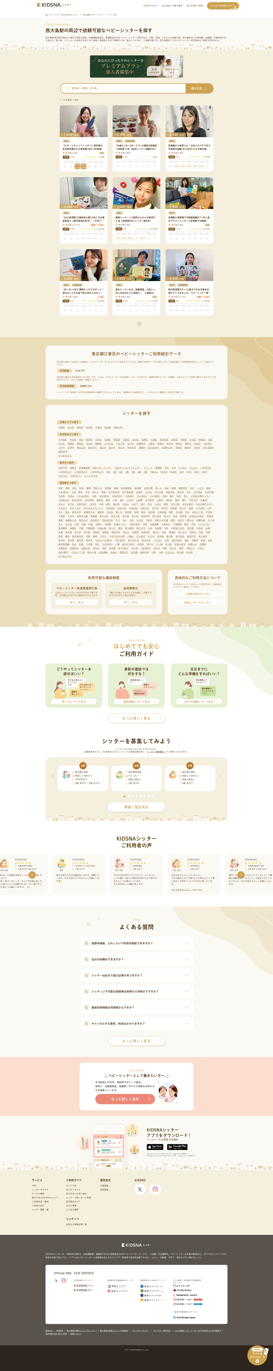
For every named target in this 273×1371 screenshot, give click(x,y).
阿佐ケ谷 (97, 488)
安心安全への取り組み (172, 6)
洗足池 (139, 520)
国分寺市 (92, 448)
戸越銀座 (90, 528)
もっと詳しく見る (136, 1041)
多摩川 (98, 524)
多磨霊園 (154, 524)
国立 (143, 504)
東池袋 (160, 536)
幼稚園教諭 (84, 468)
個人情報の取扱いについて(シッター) (82, 1330)
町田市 (197, 444)
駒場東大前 (89, 512)
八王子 (103, 536)
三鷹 (117, 544)
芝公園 (179, 512)
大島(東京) (104, 496)
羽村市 (197, 448)
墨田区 (117, 440)
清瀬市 (142, 448)
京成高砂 (133, 508)
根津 (60, 536)
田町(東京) (135, 524)
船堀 (203, 540)
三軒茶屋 (161, 512)
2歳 (120, 472)
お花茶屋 (89, 500)
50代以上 (63, 476)
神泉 (175, 516)
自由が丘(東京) (196, 516)
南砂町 (140, 544)
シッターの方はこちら (221, 6)
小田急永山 (64, 500)
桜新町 (128, 512)
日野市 (71, 448)
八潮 (161, 552)
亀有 (177, 500)
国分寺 (182, 508)
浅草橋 (108, 488)
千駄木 (149, 520)
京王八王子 (75, 508)
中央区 (73, 440)
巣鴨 (60, 520)
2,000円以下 (81, 472)
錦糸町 (116, 504)
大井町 (61, 496)
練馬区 (80, 444)
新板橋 (93, 516)
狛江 (60, 512)
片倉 (115, 500)
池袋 (166, 488)
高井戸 (181, 520)
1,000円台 (205, 468)
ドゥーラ (148, 468)
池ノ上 (158, 488)
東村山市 (81, 448)
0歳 (108, 472)
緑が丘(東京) (128, 544)
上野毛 (160, 500)
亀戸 (184, 500)
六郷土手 (190, 548)
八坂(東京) (145, 548)
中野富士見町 (177, 528)
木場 (101, 504)
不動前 (195, 540)
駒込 (67, 512)
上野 (73, 492)
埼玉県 (89, 427)
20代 (189, 472)
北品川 (61, 504)
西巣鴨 (135, 532)
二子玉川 (157, 540)
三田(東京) (107, 544)
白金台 (113, 552)
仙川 (125, 520)
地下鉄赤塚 (114, 492)
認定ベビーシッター (102, 468)
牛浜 (87, 492)
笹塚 (136, 512)
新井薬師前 (126, 488)
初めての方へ (151, 6)
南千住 (150, 544)
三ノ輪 (159, 544)
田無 (83, 524)
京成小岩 (121, 508)
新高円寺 (145, 516)
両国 (181, 548)
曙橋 (88, 488)
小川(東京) (155, 496)
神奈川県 (118, 427)
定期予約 (62, 468)
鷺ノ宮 (119, 512)
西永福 (68, 532)
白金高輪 (103, 552)
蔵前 (166, 504)
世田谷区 (164, 440)
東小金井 (202, 536)
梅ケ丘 (95, 492)
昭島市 (179, 444)
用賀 (165, 548)
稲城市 (188, 448)
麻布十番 (91, 552)
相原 (60, 488)
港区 (81, 440)
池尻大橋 (148, 488)
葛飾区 (98, 444)
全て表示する (65, 456)
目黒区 (144, 440)
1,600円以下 (65, 472)
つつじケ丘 (203, 524)
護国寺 (100, 512)
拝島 (88, 536)
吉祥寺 (93, 504)
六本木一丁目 (78, 552)
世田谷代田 (107, 520)
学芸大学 (193, 500)
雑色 (173, 520)
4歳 (133, 472)
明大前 (96, 548)
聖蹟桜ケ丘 (70, 520)
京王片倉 (175, 504)
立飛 (77, 524)
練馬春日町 (77, 536)
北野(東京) (82, 504)
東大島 (169, 536)
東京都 (107, 427)
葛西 (108, 500)
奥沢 (179, 496)
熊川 (150, 504)
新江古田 (104, 516)
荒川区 (61, 444)
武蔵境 (202, 544)
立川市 (130, 444)
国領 (191, 508)
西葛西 (105, 532)
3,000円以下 (97, 472)
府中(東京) (177, 540)
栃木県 (71, 427)
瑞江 (97, 544)
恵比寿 (180, 492)
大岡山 (71, 496)
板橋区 (71, 444)
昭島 (81, 488)
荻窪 (165, 496)
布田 (167, 540)
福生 (187, 540)
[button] (120, 796)
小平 (209, 508)
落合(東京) (77, 500)
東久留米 (180, 536)
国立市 (103, 448)
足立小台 (170, 552)
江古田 (148, 492)
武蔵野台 (74, 548)
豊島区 (202, 440)
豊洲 (120, 528)
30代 (196, 472)
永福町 (139, 492)
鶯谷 (80, 492)
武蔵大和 (85, 548)
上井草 (130, 500)
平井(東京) (120, 540)
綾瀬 (116, 488)
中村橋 (190, 528)
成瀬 (60, 532)
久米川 (158, 504)
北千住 (71, 504)
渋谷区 (174, 440)
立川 (60, 524)
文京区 (98, 440)
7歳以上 (154, 472)
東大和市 (131, 448)
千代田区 (62, 440)
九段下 (134, 504)
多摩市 (178, 448)
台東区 (107, 440)
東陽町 (73, 528)
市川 (192, 488)
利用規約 (59, 1330)
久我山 (125, 504)
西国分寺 (115, 532)
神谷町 (169, 500)
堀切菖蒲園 (64, 544)
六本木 (200, 548)
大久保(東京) (83, 496)
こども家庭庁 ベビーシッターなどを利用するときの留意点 (197, 1330)
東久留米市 (153, 448)
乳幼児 (173, 472)
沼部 (208, 532)
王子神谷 (197, 492)
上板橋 (139, 500)
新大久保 (115, 516)
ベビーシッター (129, 38)
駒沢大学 (76, 512)
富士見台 (146, 540)
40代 (204, 472)
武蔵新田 (62, 548)
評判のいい (76, 476)
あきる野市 (208, 448)
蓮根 (95, 536)
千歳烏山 (165, 524)
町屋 (81, 544)
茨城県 (61, 427)
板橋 (173, 488)
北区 (210, 440)
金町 (122, 500)
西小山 (126, 532)
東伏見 (80, 540)
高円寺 (164, 508)
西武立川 (83, 520)
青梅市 (160, 444)
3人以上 (193, 468)
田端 (90, 524)
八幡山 (130, 536)
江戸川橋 (158, 492)
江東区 (126, 440)
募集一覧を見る (136, 807)
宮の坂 (168, 544)
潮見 (171, 512)
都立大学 (140, 528)
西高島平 (145, 532)
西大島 (87, 532)
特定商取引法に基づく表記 (56, 1334)
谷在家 (189, 552)
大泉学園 (209, 492)
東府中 (89, 540)
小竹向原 (200, 508)
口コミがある (91, 476)
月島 (193, 524)
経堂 (108, 504)
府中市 (169, 444)
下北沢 (71, 516)
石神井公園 (82, 516)
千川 (118, 520)
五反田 (110, 512)
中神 (166, 528)
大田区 (153, 440)
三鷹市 (151, 444)
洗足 (132, 520)
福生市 (112, 448)
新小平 (167, 516)
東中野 (71, 540)
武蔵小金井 (180, 544)
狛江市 (121, 448)
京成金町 (110, 508)
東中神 (61, 540)
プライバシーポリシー (140, 1330)
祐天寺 (156, 548)
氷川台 (151, 536)
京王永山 (62, 508)
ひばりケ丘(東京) (103, 540)
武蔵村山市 (167, 448)
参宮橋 (151, 512)
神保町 (210, 516)
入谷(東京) (63, 492)
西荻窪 (96, 532)
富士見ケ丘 (133, 540)
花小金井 (140, 536)
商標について (75, 1334)
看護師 (158, 468)
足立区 (89, 444)
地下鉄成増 (127, 492)
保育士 (73, 468)
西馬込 (193, 532)
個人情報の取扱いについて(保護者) (114, 1330)
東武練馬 (62, 528)
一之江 (200, 488)
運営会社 (49, 1330)
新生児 (164, 472)
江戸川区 (108, 444)
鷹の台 (190, 520)
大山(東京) (142, 496)
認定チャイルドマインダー (128, 468)
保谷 (210, 540)
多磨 (145, 524)
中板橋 (158, 528)
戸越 (81, 528)
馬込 (74, 544)
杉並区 (193, 440)
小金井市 (207, 444)
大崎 (94, 496)
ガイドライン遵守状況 (162, 1330)
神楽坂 (100, 500)
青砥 (67, 488)
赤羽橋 (134, 552)
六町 (154, 552)
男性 (167, 468)
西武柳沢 (94, 520)
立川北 (68, 524)
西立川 (156, 532)
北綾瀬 (203, 500)
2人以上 (182, 468)
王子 (188, 492)
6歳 (146, 472)
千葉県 (98, 427)
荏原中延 (170, 492)
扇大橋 (180, 552)
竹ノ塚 (211, 520)
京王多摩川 (188, 504)
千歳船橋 (177, 524)
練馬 (67, 536)
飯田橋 (138, 488)
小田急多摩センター (201, 496)
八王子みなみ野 (117, 536)
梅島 (104, 492)
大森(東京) (117, 496)
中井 (150, 528)
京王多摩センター (205, 504)
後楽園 (173, 508)
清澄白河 (123, 552)
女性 (173, 468)
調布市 (188, 444)
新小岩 (135, 516)
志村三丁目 (197, 512)
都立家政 (129, 528)
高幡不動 (200, 520)
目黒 (104, 548)
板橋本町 (182, 488)
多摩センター (120, 524)
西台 (164, 532)
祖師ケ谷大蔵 (161, 520)
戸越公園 (101, 528)
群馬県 (80, 427)
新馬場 (183, 516)
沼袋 (201, 532)
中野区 (183, 440)
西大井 (78, 532)
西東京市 (62, 452)
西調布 (172, 532)
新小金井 (156, 516)
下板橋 (61, 516)
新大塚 (126, 516)
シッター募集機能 (155, 752)
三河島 (89, 544)
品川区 (135, 440)
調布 (186, 524)
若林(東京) (63, 552)
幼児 (181, 472)
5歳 (139, 472)
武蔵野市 (140, 444)
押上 (186, 496)
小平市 (61, 448)
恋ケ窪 (155, 508)
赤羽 (74, 488)
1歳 (114, 472)
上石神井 (149, 500)
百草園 (112, 548)
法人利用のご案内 (195, 6)
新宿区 (89, 440)
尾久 (172, 496)
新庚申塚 (144, 552)
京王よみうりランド (93, 508)
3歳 (127, 472)
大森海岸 (129, 496)
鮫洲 (143, 512)
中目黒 (199, 528)
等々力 (112, 528)
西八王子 (182, 532)
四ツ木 (173, 548)
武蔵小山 (192, 544)
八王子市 (120, 444)
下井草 (209, 512)
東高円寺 (191, 536)
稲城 (208, 488)
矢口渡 (134, 548)
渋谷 (187, 512)
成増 (207, 528)
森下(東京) (123, 548)
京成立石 (144, 508)
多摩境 (108, 524)
